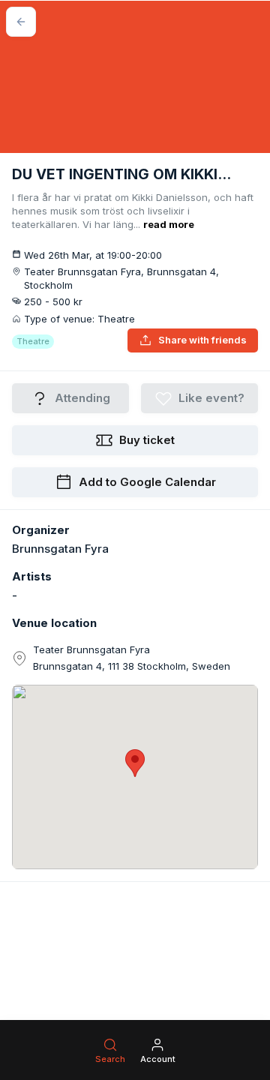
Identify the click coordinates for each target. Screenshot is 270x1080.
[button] (135, 763)
